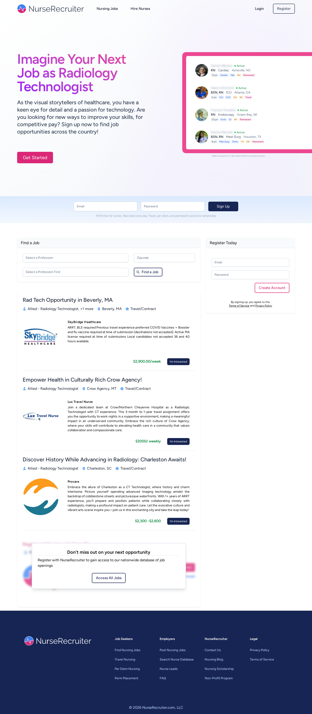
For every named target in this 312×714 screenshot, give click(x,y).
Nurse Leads (169, 669)
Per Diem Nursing (127, 669)
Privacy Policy (263, 305)
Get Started (35, 157)
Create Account (272, 288)
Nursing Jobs (107, 8)
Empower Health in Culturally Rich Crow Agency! (82, 379)
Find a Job (150, 272)
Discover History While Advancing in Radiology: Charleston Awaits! (104, 459)
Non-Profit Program (219, 678)
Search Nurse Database (177, 659)
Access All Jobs (109, 578)
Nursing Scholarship (219, 669)
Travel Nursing (125, 659)
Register (284, 8)
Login (259, 8)
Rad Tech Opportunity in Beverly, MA (68, 300)
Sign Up (223, 206)
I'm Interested (178, 361)
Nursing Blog (214, 659)
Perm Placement (126, 678)
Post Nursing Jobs (173, 650)
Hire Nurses (140, 8)
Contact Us (213, 650)
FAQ (163, 678)
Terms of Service (239, 305)
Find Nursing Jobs (127, 650)
